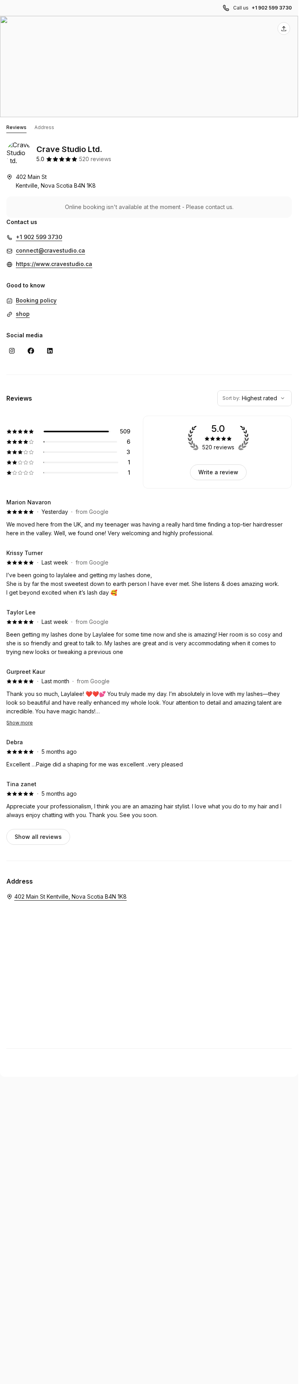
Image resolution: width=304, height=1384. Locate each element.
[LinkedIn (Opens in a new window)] (50, 351)
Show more (19, 723)
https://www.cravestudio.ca (54, 263)
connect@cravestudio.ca (50, 250)
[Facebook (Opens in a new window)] (31, 351)
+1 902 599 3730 (272, 8)
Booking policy (36, 300)
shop (23, 313)
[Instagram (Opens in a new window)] (12, 351)
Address (44, 127)
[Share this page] (283, 28)
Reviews (16, 127)
